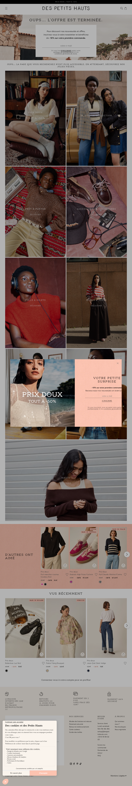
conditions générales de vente (115, 409)
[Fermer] (118, 363)
